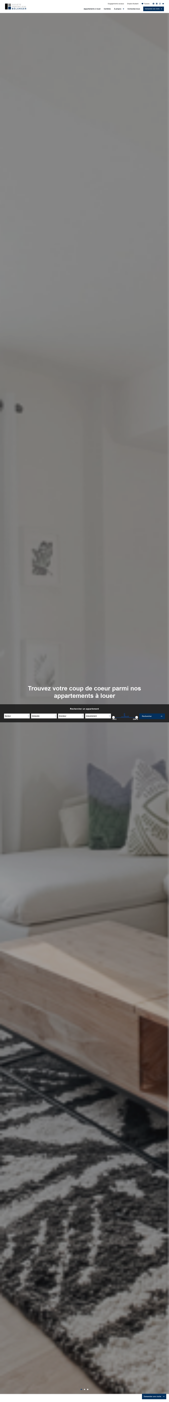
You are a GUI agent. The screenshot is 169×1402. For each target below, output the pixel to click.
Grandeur (62, 716)
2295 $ (135, 719)
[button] (81, 1389)
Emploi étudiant (132, 4)
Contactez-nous (133, 9)
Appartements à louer (92, 9)
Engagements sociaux (116, 4)
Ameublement (91, 716)
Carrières (107, 9)
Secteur (8, 716)
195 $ (114, 719)
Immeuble (35, 716)
